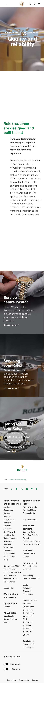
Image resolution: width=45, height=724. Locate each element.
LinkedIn (29, 616)
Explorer (7, 525)
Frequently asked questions (30, 568)
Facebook (30, 613)
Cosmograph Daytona (9, 511)
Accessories (9, 588)
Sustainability (9, 616)
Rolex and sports (30, 507)
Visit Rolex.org (21, 703)
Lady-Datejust (9, 519)
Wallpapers (27, 588)
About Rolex (10, 613)
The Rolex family (30, 519)
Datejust (7, 516)
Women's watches (11, 578)
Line (27, 635)
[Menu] (5, 3)
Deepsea (7, 544)
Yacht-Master (9, 553)
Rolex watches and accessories (12, 502)
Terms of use (11, 680)
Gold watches (9, 582)
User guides (28, 594)
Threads (29, 610)
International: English (13, 657)
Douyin (28, 631)
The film (7, 606)
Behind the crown (11, 619)
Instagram (30, 606)
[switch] (12, 664)
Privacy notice (24, 680)
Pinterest (29, 622)
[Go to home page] (22, 3)
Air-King (7, 507)
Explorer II (8, 529)
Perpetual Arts (29, 513)
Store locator (28, 550)
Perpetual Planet (29, 510)
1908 (6, 560)
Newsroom (27, 644)
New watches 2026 (12, 566)
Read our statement (31, 578)
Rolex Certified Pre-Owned (31, 536)
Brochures (27, 591)
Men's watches (10, 575)
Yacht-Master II (10, 557)
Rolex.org (27, 647)
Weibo (28, 625)
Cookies (35, 680)
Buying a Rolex (29, 532)
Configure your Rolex (12, 572)
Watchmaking (11, 594)
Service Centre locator (29, 555)
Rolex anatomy (10, 597)
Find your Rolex (10, 569)
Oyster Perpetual (11, 538)
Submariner (8, 550)
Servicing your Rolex (31, 541)
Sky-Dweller (9, 547)
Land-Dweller (9, 535)
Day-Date (7, 522)
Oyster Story (10, 603)
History (7, 622)
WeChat (29, 628)
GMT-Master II (9, 532)
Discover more (10, 325)
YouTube (29, 603)
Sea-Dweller (9, 541)
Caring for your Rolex (31, 544)
